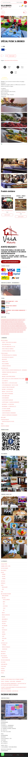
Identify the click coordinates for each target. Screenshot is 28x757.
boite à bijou (22, 319)
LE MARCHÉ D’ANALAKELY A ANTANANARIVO (9, 413)
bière (13, 319)
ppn (5, 330)
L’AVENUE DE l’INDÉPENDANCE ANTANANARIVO (9, 415)
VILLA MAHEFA (6, 5)
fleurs (23, 324)
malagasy (9, 328)
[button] (25, 18)
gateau (10, 326)
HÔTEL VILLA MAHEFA (4, 340)
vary (22, 332)
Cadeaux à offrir (4, 564)
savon (2, 332)
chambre (5, 321)
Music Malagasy (4, 655)
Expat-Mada (3, 581)
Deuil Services (3, 570)
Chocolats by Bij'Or (4, 568)
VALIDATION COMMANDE (5, 426)
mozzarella (14, 328)
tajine (12, 332)
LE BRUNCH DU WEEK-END (6, 365)
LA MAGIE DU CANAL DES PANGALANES (8, 387)
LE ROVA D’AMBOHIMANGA (6, 410)
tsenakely (18, 332)
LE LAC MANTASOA (5, 380)
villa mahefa (3, 334)
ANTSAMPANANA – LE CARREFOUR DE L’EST (9, 406)
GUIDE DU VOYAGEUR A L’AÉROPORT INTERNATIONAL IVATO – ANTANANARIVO (14, 370)
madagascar (23, 326)
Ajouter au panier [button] (7, 214)
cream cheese (8, 324)
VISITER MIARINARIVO (5, 398)
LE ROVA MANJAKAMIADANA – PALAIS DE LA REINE (10, 385)
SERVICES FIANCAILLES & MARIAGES (8, 348)
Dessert (3, 617)
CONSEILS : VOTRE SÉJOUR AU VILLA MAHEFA (9, 342)
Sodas (4, 608)
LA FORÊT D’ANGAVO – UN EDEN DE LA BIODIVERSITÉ (10, 402)
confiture (3, 324)
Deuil (3, 589)
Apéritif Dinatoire (18, 212)
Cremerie (3, 574)
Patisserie (4, 623)
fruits (7, 326)
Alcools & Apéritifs (6, 599)
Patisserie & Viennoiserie (5, 660)
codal (22, 321)
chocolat (14, 321)
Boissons (3, 597)
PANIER (2, 423)
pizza (22, 328)
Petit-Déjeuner (4, 625)
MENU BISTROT (4, 359)
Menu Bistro (4, 621)
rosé (14, 330)
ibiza (13, 326)
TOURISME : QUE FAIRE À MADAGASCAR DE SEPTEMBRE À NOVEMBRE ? (12, 679)
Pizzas (3, 627)
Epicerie (2, 572)
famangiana (18, 324)
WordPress (14, 755)
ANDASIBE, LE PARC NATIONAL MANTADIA (8, 376)
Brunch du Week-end (10, 60)
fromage (3, 326)
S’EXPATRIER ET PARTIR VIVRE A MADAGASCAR (9, 372)
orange (19, 328)
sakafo (17, 330)
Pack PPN (3, 576)
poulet (2, 330)
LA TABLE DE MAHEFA (4, 353)
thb (14, 332)
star (9, 332)
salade (20, 330)
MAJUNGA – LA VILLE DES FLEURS (7, 391)
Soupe (3, 636)
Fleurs (2, 585)
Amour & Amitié (4, 587)
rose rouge (9, 330)
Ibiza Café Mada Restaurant (9, 210)
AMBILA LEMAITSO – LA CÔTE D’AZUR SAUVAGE (9, 383)
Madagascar (3, 651)
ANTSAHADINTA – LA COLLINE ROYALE (8, 404)
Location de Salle (4, 643)
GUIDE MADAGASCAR (4, 368)
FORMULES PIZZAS (5, 361)
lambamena (17, 326)
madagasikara (4, 328)
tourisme (2, 668)
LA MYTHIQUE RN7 (5, 374)
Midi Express (3, 653)
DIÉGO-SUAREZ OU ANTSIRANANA (7, 393)
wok (8, 334)
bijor (8, 319)
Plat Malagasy (4, 629)
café (2, 321)
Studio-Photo (3, 666)
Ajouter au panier (12, 55)
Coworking (4, 644)
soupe (6, 332)
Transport (3, 670)
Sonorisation (4, 649)
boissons (17, 319)
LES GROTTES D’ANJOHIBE (6, 408)
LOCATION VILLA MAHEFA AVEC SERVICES (8, 351)
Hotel (2, 591)
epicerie (13, 324)
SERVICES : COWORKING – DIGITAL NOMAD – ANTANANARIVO (11, 681)
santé (24, 330)
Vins (3, 610)
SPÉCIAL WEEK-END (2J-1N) (6, 344)
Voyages (2, 672)
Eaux (4, 604)
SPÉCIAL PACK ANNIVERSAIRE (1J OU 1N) (8, 346)
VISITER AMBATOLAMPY (5, 395)
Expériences (3, 583)
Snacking (3, 634)
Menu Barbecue (5, 619)
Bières (4, 601)
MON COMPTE (3, 417)
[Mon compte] (20, 6)
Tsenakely (3, 578)
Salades (3, 632)
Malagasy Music (5, 657)
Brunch (6, 60)
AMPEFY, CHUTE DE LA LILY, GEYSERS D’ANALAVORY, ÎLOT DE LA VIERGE (13, 378)
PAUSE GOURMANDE (5, 363)
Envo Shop (21, 755)
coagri (18, 321)
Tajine (3, 640)
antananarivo (3, 319)
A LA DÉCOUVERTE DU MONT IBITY (7, 400)
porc (25, 328)
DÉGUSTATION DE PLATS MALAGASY (7, 357)
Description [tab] (4, 77)
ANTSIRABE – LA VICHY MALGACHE (7, 389)
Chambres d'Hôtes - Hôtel (5, 566)
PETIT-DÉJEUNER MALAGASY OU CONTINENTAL (9, 355)
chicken (9, 321)
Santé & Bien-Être (4, 664)
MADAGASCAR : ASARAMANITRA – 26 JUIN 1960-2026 (9, 691)
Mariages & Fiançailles (6, 647)
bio (11, 319)
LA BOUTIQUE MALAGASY (5, 419)
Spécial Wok (4, 638)
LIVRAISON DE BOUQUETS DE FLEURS (8, 421)
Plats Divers (16, 60)
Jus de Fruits (5, 606)
